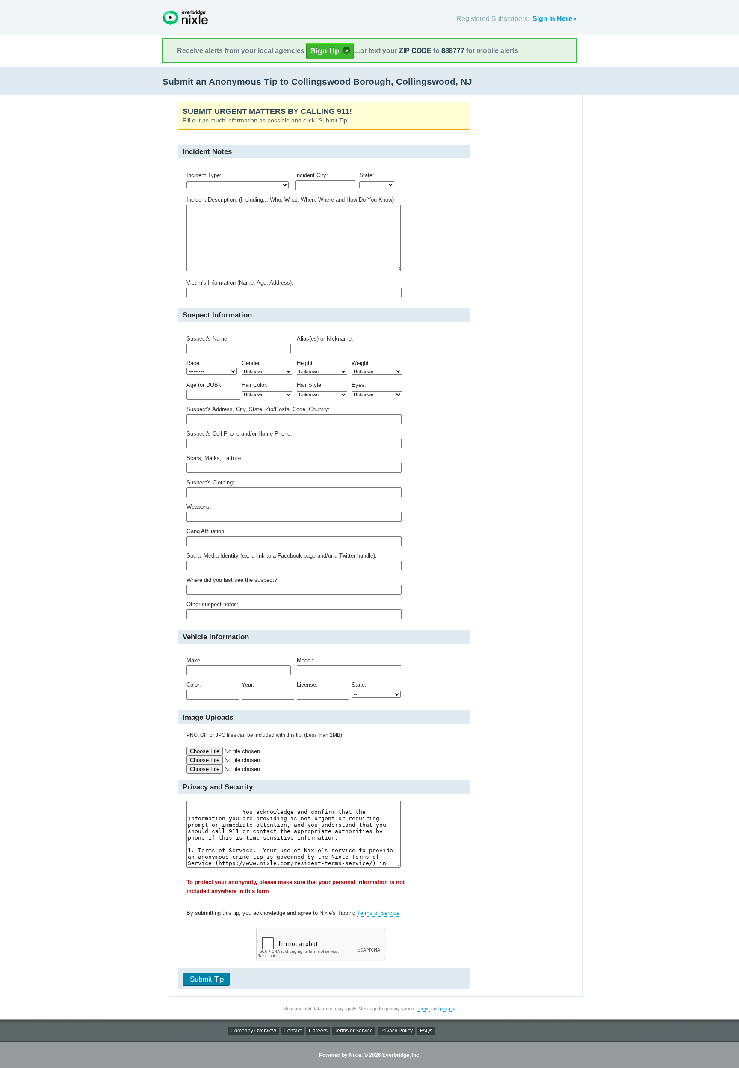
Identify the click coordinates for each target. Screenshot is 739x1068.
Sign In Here (552, 18)
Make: (194, 660)
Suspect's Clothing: (210, 482)
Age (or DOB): (204, 385)
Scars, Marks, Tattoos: (214, 458)
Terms (423, 1008)
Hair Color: (255, 385)
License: (307, 685)
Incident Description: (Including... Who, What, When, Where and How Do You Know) (290, 199)
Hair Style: (310, 385)
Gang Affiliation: (206, 531)
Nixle (185, 17)
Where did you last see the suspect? (231, 580)
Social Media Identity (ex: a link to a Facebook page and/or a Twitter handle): (281, 555)
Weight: (361, 363)
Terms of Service (378, 913)
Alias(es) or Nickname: (325, 338)
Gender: (251, 363)
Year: (248, 685)
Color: (193, 685)
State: (366, 175)
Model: (305, 660)
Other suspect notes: (212, 604)
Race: (193, 363)
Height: (305, 363)
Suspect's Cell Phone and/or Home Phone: (239, 433)
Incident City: (311, 175)
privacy (447, 1008)
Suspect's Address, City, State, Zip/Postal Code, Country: (258, 409)
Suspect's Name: (207, 338)
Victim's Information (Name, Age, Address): (239, 282)
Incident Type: (204, 175)
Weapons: (198, 507)
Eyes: (359, 385)
